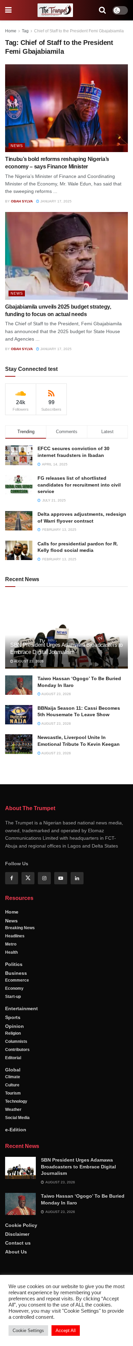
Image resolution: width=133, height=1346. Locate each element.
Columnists (16, 1041)
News (17, 146)
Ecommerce (17, 980)
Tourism (13, 1093)
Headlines (15, 936)
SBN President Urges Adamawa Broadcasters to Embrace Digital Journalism (78, 1166)
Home (10, 31)
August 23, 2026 (28, 661)
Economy (14, 988)
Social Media (17, 1117)
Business (16, 973)
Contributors (17, 1049)
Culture (12, 1085)
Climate (12, 1076)
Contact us (18, 1243)
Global (12, 1069)
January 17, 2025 (55, 201)
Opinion (14, 1026)
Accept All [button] (66, 1330)
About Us (16, 1251)
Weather (13, 1109)
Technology (16, 1101)
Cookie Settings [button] (28, 1330)
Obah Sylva (22, 201)
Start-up (13, 996)
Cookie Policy (21, 1225)
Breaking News (20, 927)
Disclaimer (17, 1234)
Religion (13, 1033)
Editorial (13, 1057)
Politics (14, 964)
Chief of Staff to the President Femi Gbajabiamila (79, 31)
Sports (12, 1017)
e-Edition (15, 1129)
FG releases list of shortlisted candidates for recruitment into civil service (79, 484)
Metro (10, 944)
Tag (25, 31)
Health (11, 952)
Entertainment (21, 1008)
